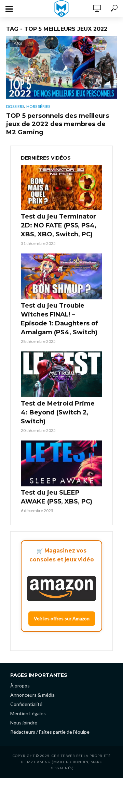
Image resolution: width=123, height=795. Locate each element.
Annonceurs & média (32, 695)
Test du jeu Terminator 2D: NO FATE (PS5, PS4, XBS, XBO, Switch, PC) (58, 225)
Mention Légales (28, 713)
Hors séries (38, 106)
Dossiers (15, 106)
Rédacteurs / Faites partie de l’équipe (50, 732)
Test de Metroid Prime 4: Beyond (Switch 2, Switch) (58, 412)
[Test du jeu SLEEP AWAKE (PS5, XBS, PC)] (61, 463)
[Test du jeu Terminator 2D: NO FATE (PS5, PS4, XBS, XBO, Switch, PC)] (61, 188)
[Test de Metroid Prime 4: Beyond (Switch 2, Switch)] (61, 374)
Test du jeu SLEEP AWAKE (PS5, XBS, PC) (56, 497)
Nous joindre (23, 722)
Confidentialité (26, 704)
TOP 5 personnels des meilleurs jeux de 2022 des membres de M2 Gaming (57, 124)
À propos (20, 685)
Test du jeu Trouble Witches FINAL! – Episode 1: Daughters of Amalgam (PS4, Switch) (59, 319)
